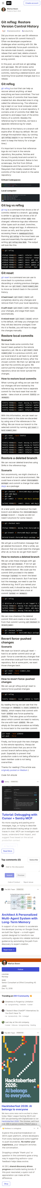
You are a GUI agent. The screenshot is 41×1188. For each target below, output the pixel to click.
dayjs (3, 486)
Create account (31, 3)
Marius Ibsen (12, 9)
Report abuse (28, 882)
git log (4, 210)
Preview (21, 875)
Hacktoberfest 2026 (10, 1121)
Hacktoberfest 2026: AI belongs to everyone (17, 1107)
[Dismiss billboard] (37, 1128)
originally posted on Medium (14, 770)
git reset (5, 277)
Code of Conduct (14, 882)
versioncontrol (13, 31)
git (3, 31)
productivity (27, 31)
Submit (9, 875)
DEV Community (21, 996)
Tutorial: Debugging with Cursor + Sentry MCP (19, 816)
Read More (7, 851)
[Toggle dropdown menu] (37, 781)
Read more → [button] (8, 950)
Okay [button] (6, 1184)
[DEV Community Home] (9, 3)
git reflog (5, 88)
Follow (20, 969)
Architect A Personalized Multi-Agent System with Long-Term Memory (20, 918)
